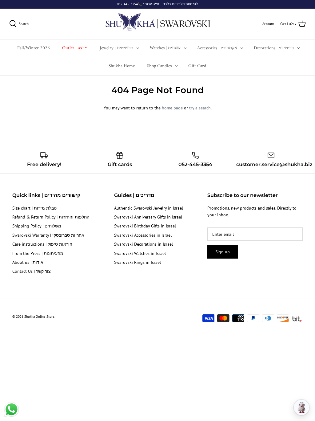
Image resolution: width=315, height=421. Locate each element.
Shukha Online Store (39, 316)
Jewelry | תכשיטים (116, 48)
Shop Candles (159, 66)
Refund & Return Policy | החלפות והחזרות (51, 217)
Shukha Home (122, 66)
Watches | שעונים (165, 48)
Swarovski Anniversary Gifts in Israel (148, 217)
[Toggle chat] (301, 407)
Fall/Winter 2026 (33, 48)
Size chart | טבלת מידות (34, 208)
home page (172, 108)
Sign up (222, 252)
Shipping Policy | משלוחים (36, 226)
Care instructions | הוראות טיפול (42, 244)
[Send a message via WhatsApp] (11, 409)
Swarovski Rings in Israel (137, 262)
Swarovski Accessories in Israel (143, 235)
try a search (200, 108)
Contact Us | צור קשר (31, 271)
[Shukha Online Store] (157, 24)
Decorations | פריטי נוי (274, 48)
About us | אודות (27, 262)
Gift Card (197, 66)
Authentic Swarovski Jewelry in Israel (148, 208)
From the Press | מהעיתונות (37, 253)
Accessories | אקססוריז (217, 48)
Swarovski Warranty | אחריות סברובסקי (48, 235)
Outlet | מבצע (74, 48)
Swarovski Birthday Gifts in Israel (145, 226)
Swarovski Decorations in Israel (143, 244)
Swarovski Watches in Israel (140, 253)
